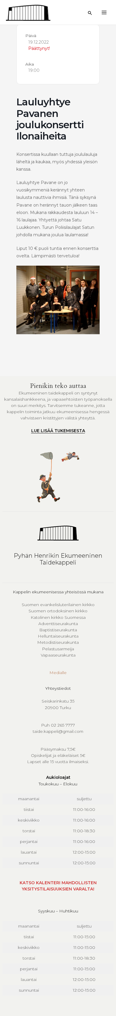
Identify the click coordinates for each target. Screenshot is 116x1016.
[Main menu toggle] (104, 12)
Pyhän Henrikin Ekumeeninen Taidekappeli (58, 559)
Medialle (58, 672)
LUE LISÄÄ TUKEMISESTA (58, 430)
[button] (90, 13)
